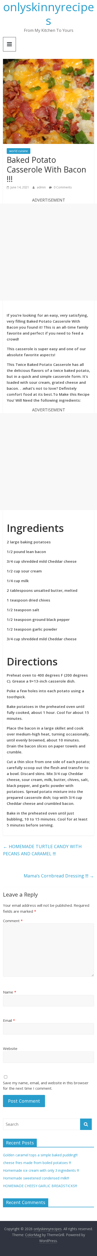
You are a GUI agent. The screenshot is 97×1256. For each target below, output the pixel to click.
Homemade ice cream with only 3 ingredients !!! (41, 1170)
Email (9, 1020)
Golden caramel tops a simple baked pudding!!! (40, 1155)
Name (9, 992)
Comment (13, 920)
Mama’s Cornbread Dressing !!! (59, 876)
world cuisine (18, 151)
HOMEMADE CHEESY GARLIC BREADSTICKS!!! (40, 1185)
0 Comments (62, 187)
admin (42, 187)
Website (10, 1048)
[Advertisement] (48, 252)
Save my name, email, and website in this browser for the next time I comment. (46, 1085)
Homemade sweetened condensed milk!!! (36, 1178)
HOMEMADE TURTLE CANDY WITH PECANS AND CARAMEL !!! (42, 850)
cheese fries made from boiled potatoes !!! (37, 1162)
